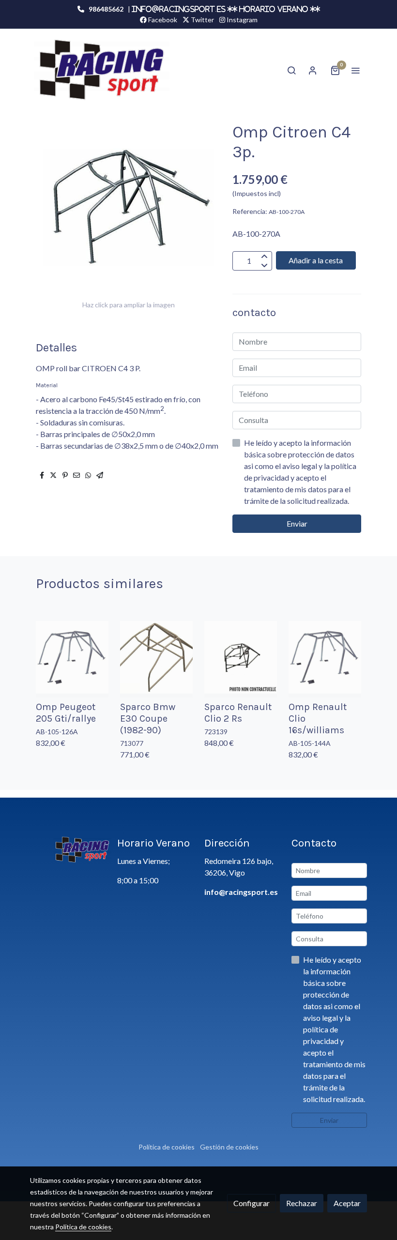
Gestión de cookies (229, 1147)
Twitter (201, 19)
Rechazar (301, 1203)
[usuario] (312, 70)
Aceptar (347, 1203)
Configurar (251, 1203)
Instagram (241, 19)
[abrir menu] (355, 70)
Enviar (297, 523)
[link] (101, 70)
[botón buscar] (291, 70)
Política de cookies (166, 1147)
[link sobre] (68, 849)
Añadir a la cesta (316, 260)
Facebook (162, 19)
